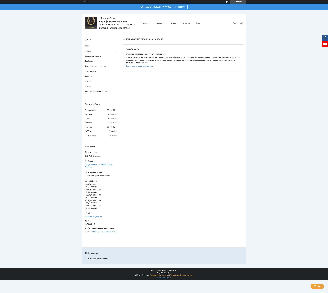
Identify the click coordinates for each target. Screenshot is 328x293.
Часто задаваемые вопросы (96, 92)
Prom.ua (175, 270)
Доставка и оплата (93, 56)
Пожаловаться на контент (159, 275)
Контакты (186, 23)
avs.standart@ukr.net (93, 216)
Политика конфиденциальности (181, 275)
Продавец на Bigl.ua (164, 273)
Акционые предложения (98, 258)
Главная (146, 23)
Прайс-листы (90, 61)
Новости (88, 76)
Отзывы (88, 87)
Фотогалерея (90, 71)
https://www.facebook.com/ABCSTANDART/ (105, 232)
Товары (159, 23)
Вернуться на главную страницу (139, 66)
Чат (319, 286)
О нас (173, 23)
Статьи (88, 81)
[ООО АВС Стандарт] (91, 23)
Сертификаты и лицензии (95, 66)
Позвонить (180, 7)
